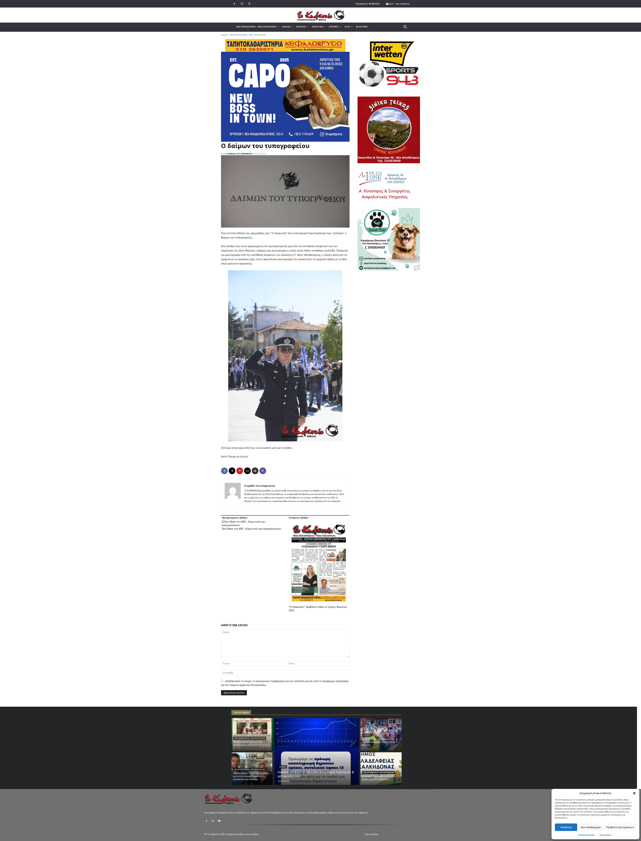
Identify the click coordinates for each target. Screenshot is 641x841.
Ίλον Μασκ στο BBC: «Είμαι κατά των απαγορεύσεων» (251, 528)
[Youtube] (219, 821)
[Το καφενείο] (320, 15)
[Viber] (262, 470)
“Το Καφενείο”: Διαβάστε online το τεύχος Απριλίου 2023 (318, 608)
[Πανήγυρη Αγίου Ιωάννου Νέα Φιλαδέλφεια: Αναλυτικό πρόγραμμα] (252, 734)
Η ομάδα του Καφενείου (239, 154)
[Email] (247, 470)
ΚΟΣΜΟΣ (367, 735)
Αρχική (224, 34)
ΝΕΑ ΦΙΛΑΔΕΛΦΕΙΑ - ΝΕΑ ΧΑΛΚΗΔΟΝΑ (248, 34)
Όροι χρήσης (605, 834)
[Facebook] (234, 4)
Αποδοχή (566, 827)
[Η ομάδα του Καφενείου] (233, 493)
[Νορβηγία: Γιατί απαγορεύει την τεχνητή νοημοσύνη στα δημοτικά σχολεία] (381, 734)
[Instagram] (242, 4)
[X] (249, 4)
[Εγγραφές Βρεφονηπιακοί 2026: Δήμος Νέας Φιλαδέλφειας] (381, 768)
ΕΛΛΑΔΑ (282, 767)
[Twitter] (213, 821)
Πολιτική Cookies (586, 834)
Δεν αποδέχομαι (591, 827)
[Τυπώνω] (255, 470)
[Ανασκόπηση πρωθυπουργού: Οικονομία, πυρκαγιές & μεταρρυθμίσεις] (316, 751)
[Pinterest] (239, 470)
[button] (634, 793)
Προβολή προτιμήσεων (620, 827)
